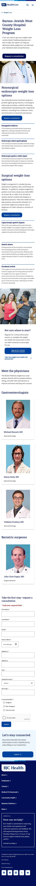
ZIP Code (4, 689)
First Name (5, 609)
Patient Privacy (6, 864)
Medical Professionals (9, 792)
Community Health (8, 798)
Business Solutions (8, 803)
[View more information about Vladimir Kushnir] (18, 504)
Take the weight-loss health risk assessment (16, 358)
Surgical (8, 702)
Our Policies (5, 860)
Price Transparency (7, 867)
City (3, 670)
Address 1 (5, 651)
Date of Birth (6, 640)
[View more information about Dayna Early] (18, 459)
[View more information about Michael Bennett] (18, 414)
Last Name (5, 619)
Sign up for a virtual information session (18, 351)
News (4, 809)
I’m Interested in (7, 699)
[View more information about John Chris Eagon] (18, 558)
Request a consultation (14, 56)
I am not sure (10, 710)
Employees (5, 781)
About (4, 775)
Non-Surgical (10, 706)
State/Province (7, 679)
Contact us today (9, 843)
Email (3, 629)
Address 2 (5, 661)
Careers (4, 786)
